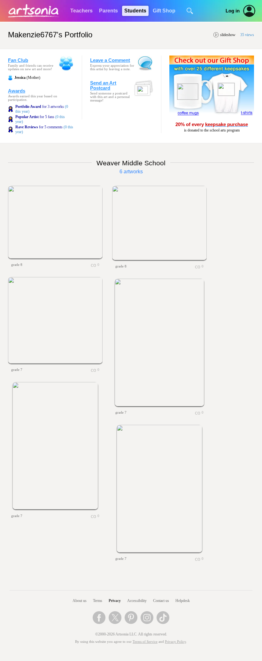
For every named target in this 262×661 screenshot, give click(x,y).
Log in (233, 10)
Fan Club (18, 60)
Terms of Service (145, 641)
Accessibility (137, 600)
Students (135, 10)
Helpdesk (182, 600)
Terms (97, 600)
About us (80, 600)
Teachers (81, 10)
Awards (16, 91)
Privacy (115, 600)
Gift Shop (164, 10)
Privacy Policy (175, 641)
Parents (108, 10)
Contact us (161, 600)
